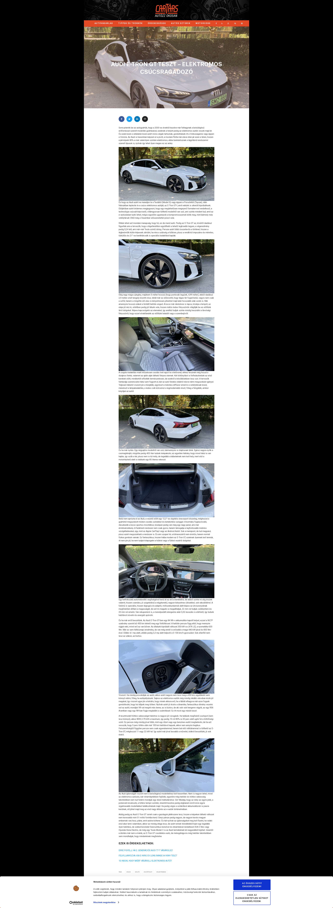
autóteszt (148, 872)
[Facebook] (216, 23)
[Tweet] (129, 119)
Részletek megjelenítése (104, 902)
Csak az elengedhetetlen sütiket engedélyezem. (252, 898)
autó (138, 872)
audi (129, 872)
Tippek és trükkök (130, 23)
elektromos (161, 872)
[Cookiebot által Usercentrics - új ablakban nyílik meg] (76, 903)
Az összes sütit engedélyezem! (252, 884)
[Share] (121, 119)
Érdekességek (157, 23)
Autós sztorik (180, 23)
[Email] (145, 119)
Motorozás (203, 23)
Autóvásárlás (104, 23)
